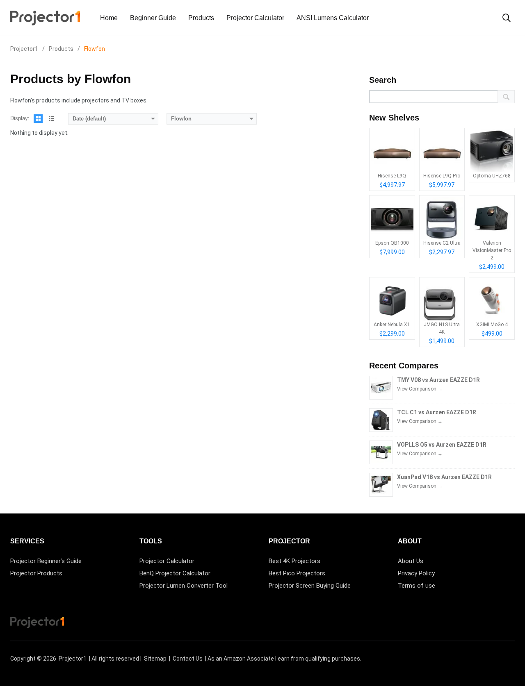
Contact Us (188, 658)
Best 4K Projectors (294, 561)
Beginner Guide (153, 17)
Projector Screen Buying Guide (310, 585)
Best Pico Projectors (297, 573)
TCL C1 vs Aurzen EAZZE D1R (436, 412)
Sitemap (155, 658)
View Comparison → (420, 389)
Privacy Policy (416, 573)
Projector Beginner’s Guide (46, 561)
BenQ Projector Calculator (174, 573)
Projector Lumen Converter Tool (183, 585)
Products (201, 17)
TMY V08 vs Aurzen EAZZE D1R (438, 380)
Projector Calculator (255, 17)
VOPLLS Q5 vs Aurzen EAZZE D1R (441, 444)
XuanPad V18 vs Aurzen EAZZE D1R (444, 477)
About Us (410, 561)
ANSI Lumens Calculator (333, 17)
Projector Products (36, 573)
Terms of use (416, 585)
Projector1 (73, 658)
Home (109, 17)
